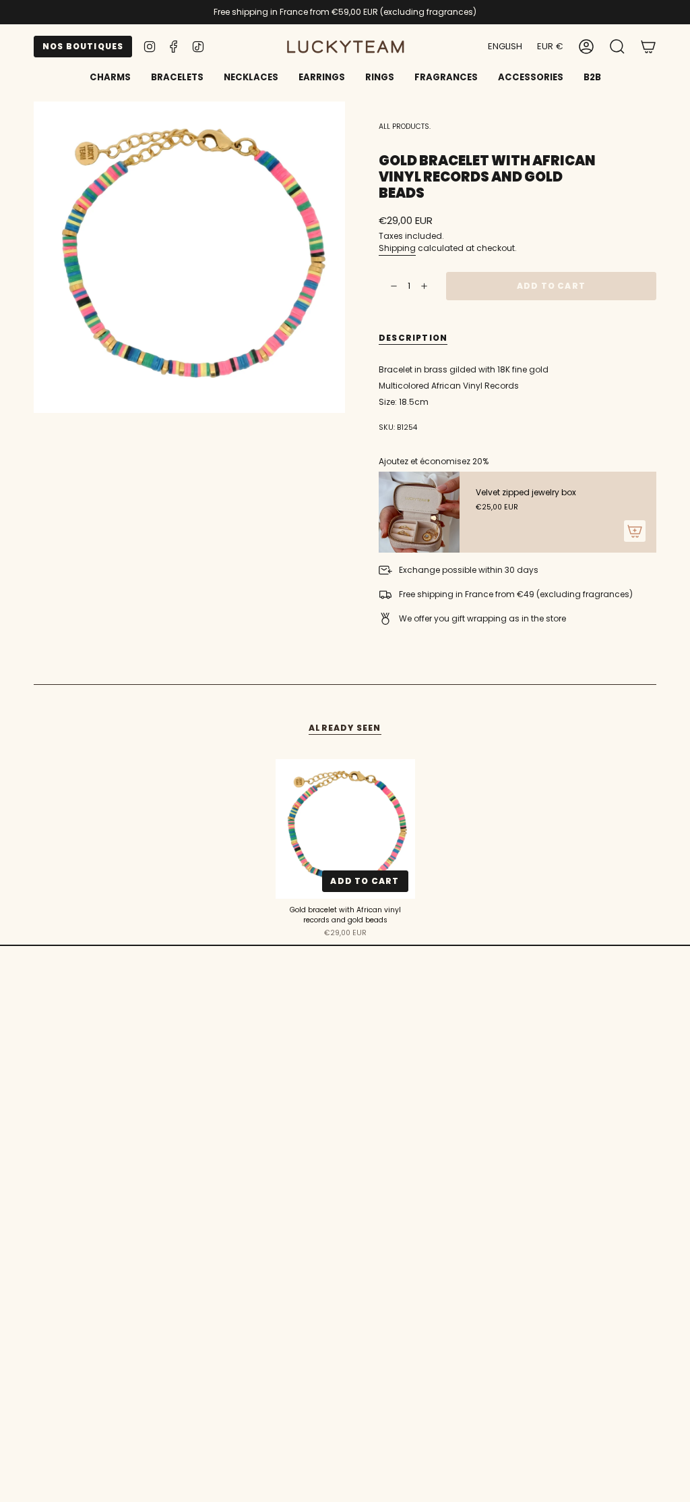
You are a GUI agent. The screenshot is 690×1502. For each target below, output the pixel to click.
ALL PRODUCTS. (405, 126)
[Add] (635, 531)
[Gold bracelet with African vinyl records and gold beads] (345, 829)
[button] (177, 78)
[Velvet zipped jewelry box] (419, 512)
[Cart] (648, 46)
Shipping (397, 248)
